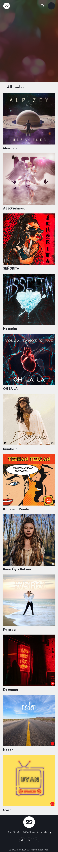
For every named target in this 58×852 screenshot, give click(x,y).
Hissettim (10, 329)
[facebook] (36, 840)
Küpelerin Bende (16, 509)
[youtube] (22, 840)
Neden (8, 750)
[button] (51, 6)
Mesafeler (11, 148)
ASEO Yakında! (15, 208)
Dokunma (10, 689)
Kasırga (9, 629)
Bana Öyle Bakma (17, 569)
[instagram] (29, 840)
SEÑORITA (11, 268)
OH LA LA (10, 389)
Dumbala (10, 449)
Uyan (7, 810)
